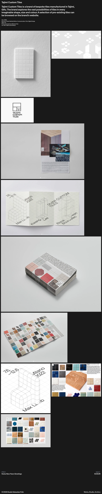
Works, (86, 492)
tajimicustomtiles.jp (11, 25)
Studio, (91, 492)
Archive (97, 492)
